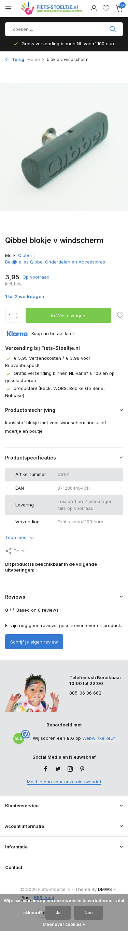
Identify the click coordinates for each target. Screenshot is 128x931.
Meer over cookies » (64, 924)
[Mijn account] (93, 8)
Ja (58, 912)
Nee (88, 912)
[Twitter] (58, 769)
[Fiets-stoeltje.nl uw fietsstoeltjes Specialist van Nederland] (52, 8)
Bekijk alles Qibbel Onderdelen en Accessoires (55, 262)
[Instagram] (70, 769)
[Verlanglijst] (106, 8)
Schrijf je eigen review (34, 642)
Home (34, 59)
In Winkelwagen (68, 315)
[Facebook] (45, 769)
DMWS (105, 889)
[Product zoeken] (113, 29)
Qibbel (25, 255)
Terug (17, 59)
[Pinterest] (82, 769)
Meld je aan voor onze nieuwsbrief (64, 781)
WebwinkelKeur (98, 738)
